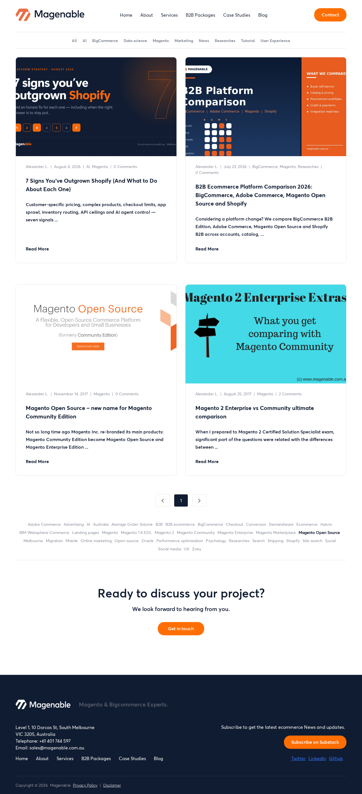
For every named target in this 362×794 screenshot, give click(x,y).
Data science (135, 40)
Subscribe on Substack (315, 742)
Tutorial (248, 40)
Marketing (183, 40)
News (204, 40)
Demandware (281, 524)
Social (330, 540)
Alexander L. (37, 166)
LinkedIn (317, 758)
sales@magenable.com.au (56, 748)
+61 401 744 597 (55, 741)
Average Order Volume (132, 524)
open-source (127, 540)
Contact (330, 15)
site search (312, 540)
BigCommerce (105, 40)
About (146, 15)
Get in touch (181, 628)
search (258, 540)
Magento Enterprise (235, 532)
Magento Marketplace (276, 532)
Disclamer (112, 785)
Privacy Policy (85, 785)
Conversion (256, 524)
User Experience (275, 40)
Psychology (216, 540)
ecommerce (307, 524)
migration (54, 540)
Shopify (293, 540)
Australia (101, 524)
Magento (161, 40)
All (74, 40)
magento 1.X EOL (136, 532)
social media (169, 548)
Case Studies (236, 15)
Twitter (298, 758)
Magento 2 (164, 532)
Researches (225, 40)
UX (186, 548)
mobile (72, 540)
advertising (74, 524)
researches (239, 540)
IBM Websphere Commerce (44, 532)
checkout (234, 524)
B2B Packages (200, 15)
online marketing (96, 540)
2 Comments (290, 393)
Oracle (147, 540)
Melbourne (33, 540)
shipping (275, 540)
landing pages (85, 532)
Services (169, 15)
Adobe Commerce (44, 524)
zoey (196, 548)
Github (336, 758)
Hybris (326, 524)
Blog (263, 15)
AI (85, 40)
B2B (159, 524)
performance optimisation (179, 540)
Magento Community (196, 532)
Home (126, 15)
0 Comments (125, 166)
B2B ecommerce (180, 524)
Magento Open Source (319, 532)
